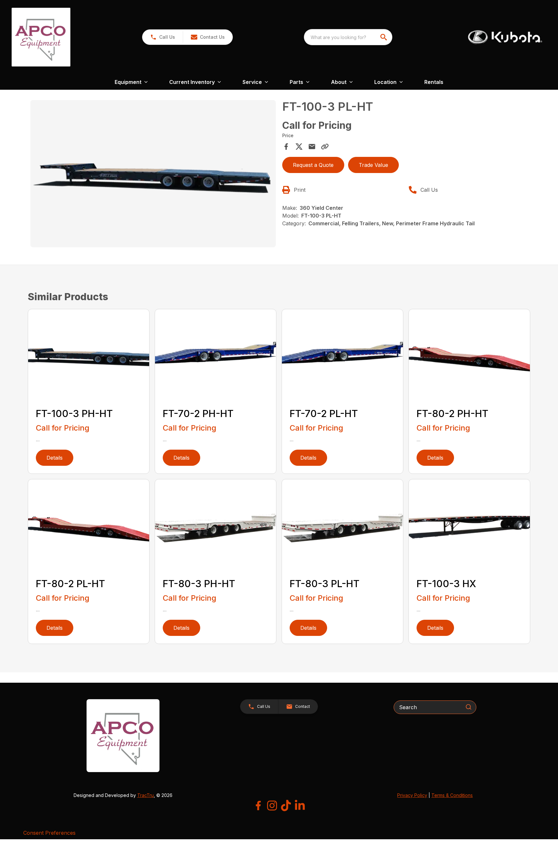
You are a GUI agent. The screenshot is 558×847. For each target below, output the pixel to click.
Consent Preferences (49, 833)
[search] (384, 37)
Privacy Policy (412, 795)
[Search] (468, 707)
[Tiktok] (286, 805)
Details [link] (54, 457)
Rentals (433, 82)
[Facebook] (258, 805)
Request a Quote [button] (313, 165)
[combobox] (348, 37)
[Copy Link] (325, 146)
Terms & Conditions (452, 795)
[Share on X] (299, 146)
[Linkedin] (299, 805)
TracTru (145, 795)
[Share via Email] (312, 146)
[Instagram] (272, 805)
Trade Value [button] (373, 165)
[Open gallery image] (153, 173)
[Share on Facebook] (286, 146)
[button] (162, 37)
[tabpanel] (153, 174)
